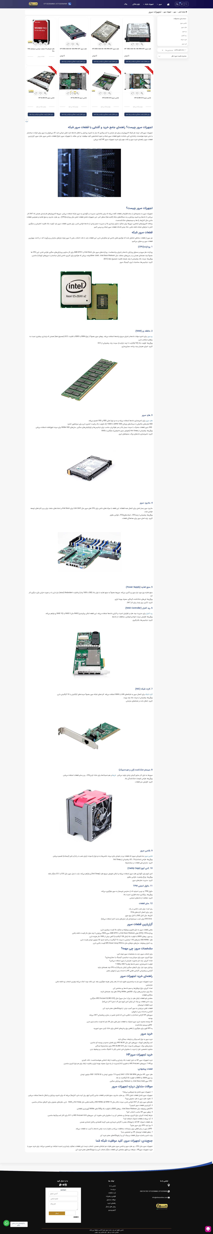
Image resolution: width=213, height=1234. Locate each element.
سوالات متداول (111, 1200)
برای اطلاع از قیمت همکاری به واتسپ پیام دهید (138, 62)
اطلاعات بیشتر (41, 56)
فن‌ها (114, 775)
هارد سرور (184, 27)
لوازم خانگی (136, 4)
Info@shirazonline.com (159, 1197)
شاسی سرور (183, 23)
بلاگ (125, 4)
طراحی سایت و (114, 1232)
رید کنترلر (184, 35)
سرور (160, 4)
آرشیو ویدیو (112, 1210)
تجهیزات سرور (167, 12)
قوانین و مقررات (111, 1196)
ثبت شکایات (112, 1193)
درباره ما (113, 1189)
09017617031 (144, 1191)
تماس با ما (112, 1186)
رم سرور (184, 31)
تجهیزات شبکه (149, 4)
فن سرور (184, 44)
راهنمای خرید (111, 1203)
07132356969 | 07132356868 (55, 4)
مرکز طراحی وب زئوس (100, 1232)
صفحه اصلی (182, 12)
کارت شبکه (184, 40)
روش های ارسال (111, 1207)
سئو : (108, 1232)
